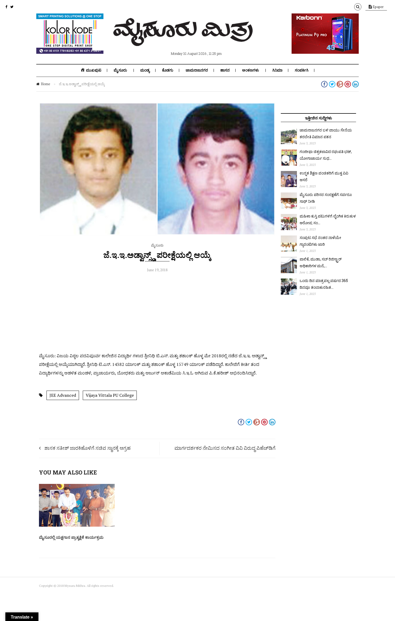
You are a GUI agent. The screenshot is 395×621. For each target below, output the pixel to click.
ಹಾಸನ (225, 70)
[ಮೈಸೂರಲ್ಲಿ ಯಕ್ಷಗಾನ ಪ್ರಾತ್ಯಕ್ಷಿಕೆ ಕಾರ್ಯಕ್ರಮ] (77, 525)
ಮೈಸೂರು (120, 70)
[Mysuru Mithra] (184, 40)
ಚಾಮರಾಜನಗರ (197, 70)
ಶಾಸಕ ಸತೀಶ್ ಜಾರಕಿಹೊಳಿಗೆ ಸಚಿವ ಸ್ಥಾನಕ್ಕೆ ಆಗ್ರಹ (87, 448)
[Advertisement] (157, 313)
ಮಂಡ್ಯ (145, 70)
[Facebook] (6, 6)
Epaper (378, 6)
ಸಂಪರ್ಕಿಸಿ (301, 70)
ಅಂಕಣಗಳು (250, 70)
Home (45, 83)
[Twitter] (11, 6)
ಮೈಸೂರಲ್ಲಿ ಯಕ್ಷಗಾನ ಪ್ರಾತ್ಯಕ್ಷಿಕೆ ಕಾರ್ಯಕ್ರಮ (71, 537)
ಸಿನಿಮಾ (277, 70)
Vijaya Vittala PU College (110, 395)
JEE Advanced (62, 395)
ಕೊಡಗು (167, 70)
